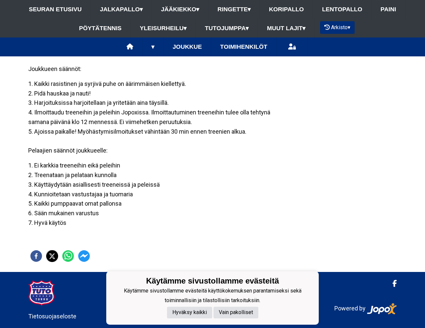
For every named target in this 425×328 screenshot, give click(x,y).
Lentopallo (342, 9)
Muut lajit (286, 28)
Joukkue (187, 46)
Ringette (234, 9)
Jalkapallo (121, 9)
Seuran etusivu (55, 9)
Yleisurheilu (163, 28)
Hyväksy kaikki (189, 312)
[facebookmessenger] (84, 256)
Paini (388, 9)
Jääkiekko (180, 9)
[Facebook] (392, 283)
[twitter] (52, 256)
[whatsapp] (68, 256)
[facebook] (36, 256)
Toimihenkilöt (243, 46)
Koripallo (286, 9)
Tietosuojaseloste (52, 316)
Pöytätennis (100, 28)
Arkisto (340, 27)
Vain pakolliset (236, 312)
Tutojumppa (227, 28)
